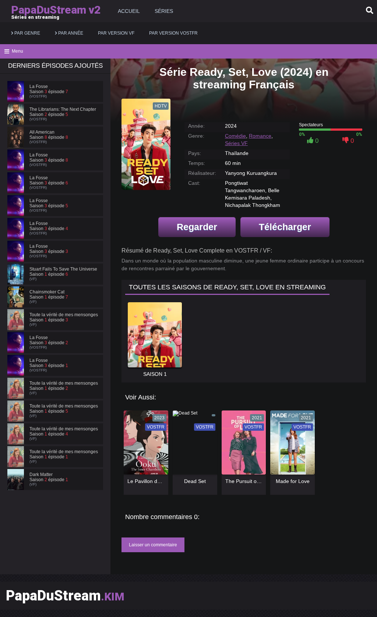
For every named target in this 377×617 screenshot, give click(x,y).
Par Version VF (116, 33)
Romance (260, 136)
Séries (164, 11)
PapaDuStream (65, 596)
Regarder (197, 227)
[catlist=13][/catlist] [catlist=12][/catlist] (144, 445)
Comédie (235, 136)
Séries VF (236, 143)
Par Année (70, 33)
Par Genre (26, 33)
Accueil (129, 11)
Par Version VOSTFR (173, 33)
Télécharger (285, 227)
